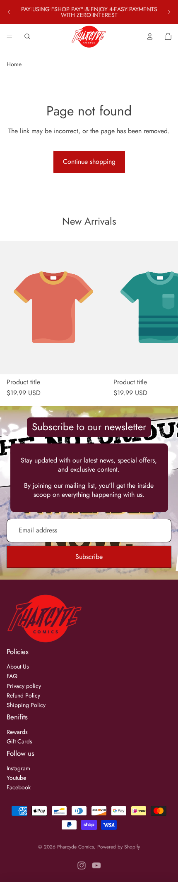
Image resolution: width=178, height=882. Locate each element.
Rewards (17, 732)
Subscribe (89, 556)
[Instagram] (82, 865)
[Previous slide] (9, 12)
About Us (18, 666)
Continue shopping (89, 161)
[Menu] (9, 36)
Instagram (18, 768)
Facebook (19, 787)
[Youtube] (96, 865)
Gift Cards (19, 741)
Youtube (16, 778)
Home (14, 64)
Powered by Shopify (118, 847)
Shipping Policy (26, 705)
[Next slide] (169, 12)
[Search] (27, 36)
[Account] (150, 36)
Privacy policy (24, 686)
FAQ (12, 676)
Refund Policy (23, 695)
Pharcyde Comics (75, 847)
